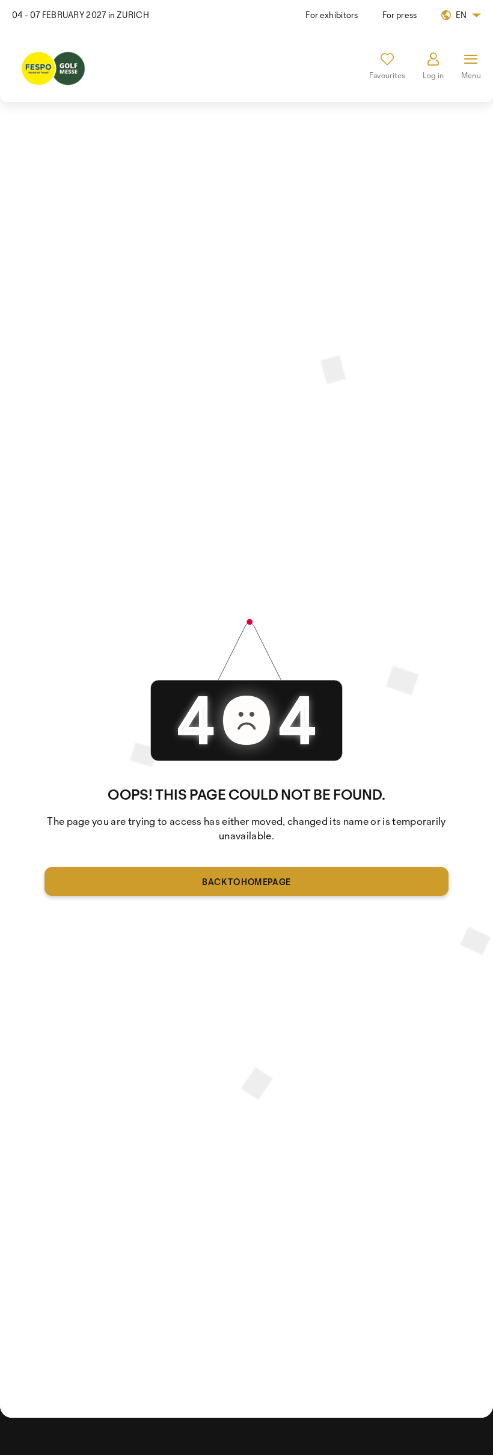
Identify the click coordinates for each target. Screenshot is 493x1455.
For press (399, 15)
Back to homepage (246, 882)
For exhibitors (331, 15)
